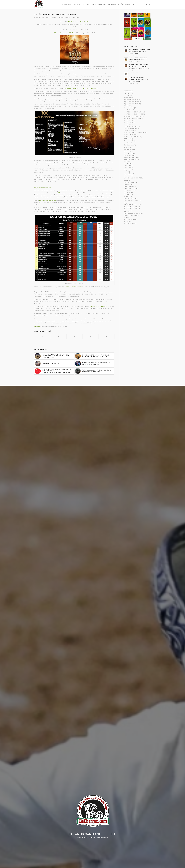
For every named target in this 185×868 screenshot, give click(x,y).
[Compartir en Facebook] (42, 336)
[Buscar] (133, 4)
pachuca (64, 326)
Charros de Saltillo (130, 128)
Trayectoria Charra (130, 215)
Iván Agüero (128, 174)
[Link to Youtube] (146, 4)
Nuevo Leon (128, 196)
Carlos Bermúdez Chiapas (132, 118)
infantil (126, 172)
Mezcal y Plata (129, 186)
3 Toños (126, 95)
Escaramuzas (128, 149)
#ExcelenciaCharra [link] (83, 21)
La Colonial (128, 176)
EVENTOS (67, 17)
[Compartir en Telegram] (90, 336)
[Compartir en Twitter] (58, 336)
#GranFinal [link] (70, 21)
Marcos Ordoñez (129, 182)
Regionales (128, 203)
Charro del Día (129, 120)
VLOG (126, 221)
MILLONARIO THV (129, 188)
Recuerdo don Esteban (132, 200)
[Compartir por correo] (106, 336)
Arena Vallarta (129, 108)
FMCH (126, 163)
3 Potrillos (127, 93)
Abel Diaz (76, 17)
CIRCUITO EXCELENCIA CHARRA (55, 17)
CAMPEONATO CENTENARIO (133, 112)
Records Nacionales (130, 198)
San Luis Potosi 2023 (131, 207)
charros (42, 326)
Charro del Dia (129, 122)
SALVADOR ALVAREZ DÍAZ (132, 205)
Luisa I (126, 180)
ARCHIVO (127, 106)
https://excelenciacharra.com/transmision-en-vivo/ (81, 88)
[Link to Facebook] (140, 4)
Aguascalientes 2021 (131, 99)
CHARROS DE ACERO (131, 126)
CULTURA (127, 143)
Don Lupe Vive (129, 145)
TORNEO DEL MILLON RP (132, 213)
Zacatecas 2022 (129, 223)
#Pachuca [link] (72, 33)
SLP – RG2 (127, 211)
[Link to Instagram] (143, 4)
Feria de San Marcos (131, 157)
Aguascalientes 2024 (131, 101)
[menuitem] (66, 4)
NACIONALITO (128, 190)
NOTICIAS (127, 194)
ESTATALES (128, 153)
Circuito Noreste (129, 134)
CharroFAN (127, 124)
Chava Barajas (129, 130)
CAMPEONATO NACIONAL (132, 116)
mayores (127, 184)
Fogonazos (128, 165)
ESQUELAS (127, 151)
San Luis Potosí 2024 (131, 209)
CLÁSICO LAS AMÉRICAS (132, 136)
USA (125, 217)
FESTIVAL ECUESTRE (130, 159)
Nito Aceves (128, 192)
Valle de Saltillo (129, 219)
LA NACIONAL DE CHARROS (133, 178)
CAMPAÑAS (127, 110)
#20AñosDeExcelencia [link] (61, 33)
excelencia (53, 326)
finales (59, 326)
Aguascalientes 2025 (131, 103)
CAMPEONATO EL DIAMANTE (133, 114)
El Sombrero (128, 147)
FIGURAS (127, 161)
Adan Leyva (128, 97)
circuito (47, 326)
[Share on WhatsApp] (74, 336)
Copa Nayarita (129, 141)
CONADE (127, 139)
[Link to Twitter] (149, 4)
